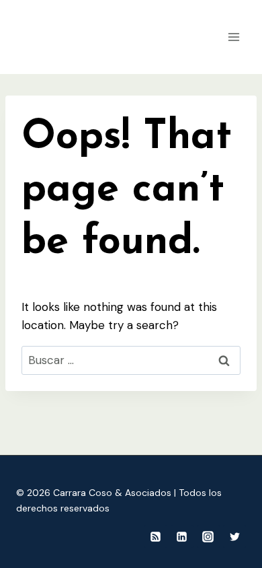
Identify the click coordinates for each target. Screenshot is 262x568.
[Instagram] (208, 536)
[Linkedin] (182, 536)
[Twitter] (234, 536)
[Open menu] (233, 36)
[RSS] (155, 536)
